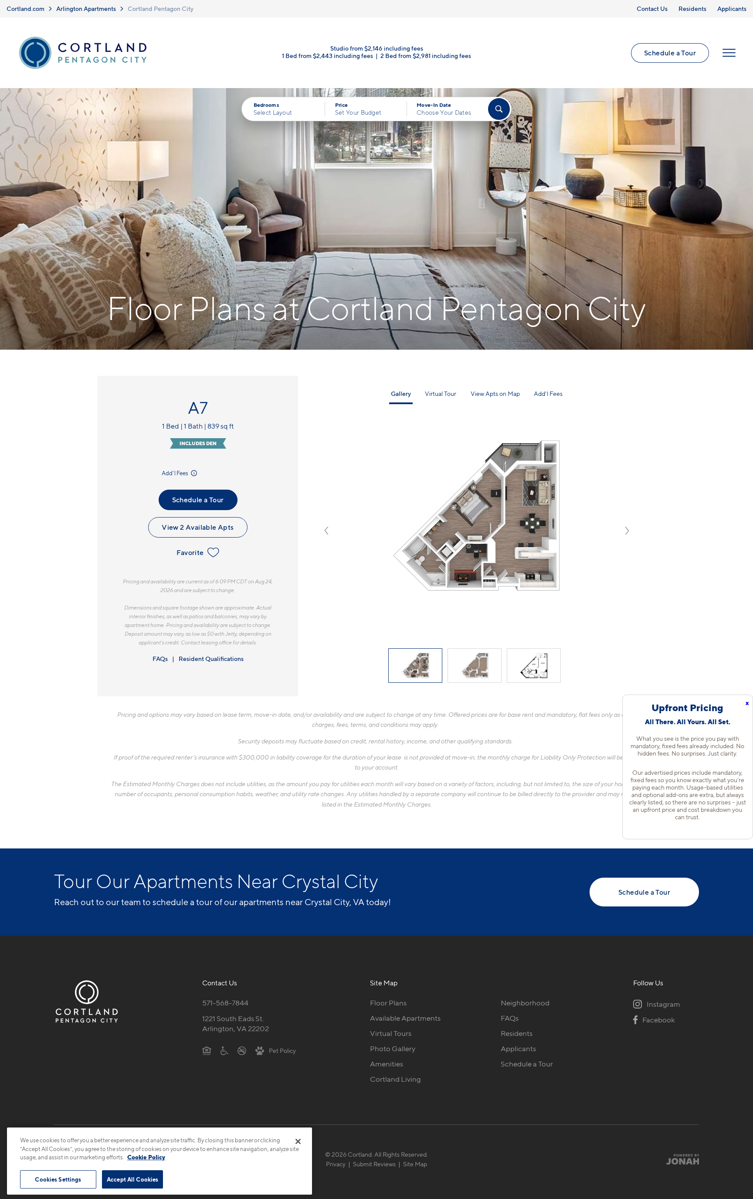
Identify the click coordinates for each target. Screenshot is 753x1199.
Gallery (401, 393)
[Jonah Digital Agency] (678, 1159)
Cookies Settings (58, 1178)
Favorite (190, 552)
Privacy (336, 1164)
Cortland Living (395, 1079)
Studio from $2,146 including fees (376, 48)
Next (627, 530)
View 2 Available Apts (198, 527)
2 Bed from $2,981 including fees (425, 55)
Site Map (415, 1164)
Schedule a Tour (670, 52)
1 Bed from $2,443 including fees (327, 55)
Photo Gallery (392, 1048)
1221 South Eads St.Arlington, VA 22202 (235, 1023)
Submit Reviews (374, 1164)
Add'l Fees (175, 473)
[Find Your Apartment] (499, 109)
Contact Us (652, 8)
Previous (326, 530)
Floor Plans (388, 1002)
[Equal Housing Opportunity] (206, 1050)
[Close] (298, 1141)
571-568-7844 (225, 1002)
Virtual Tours (390, 1033)
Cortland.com (25, 8)
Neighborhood (525, 1002)
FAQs (160, 658)
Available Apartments (405, 1018)
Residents (692, 8)
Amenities (386, 1063)
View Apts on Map (495, 393)
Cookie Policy (146, 1157)
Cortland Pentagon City (160, 8)
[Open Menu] (729, 53)
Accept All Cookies (132, 1178)
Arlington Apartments (86, 8)
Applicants (731, 8)
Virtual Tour (440, 393)
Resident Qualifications (211, 658)
